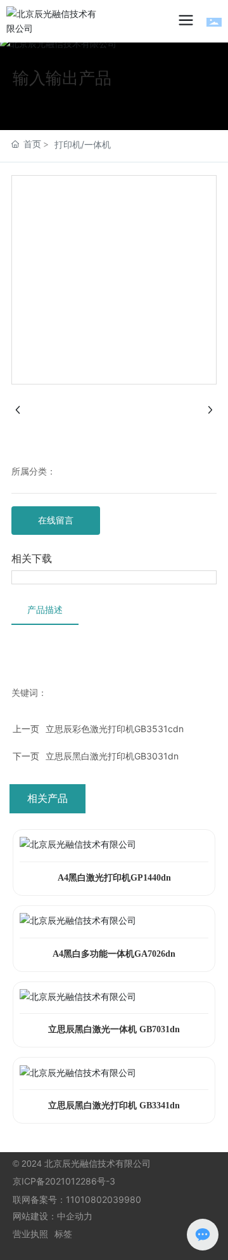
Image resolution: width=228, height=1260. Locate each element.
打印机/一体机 (82, 144)
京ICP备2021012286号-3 (64, 1181)
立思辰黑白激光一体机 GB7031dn (114, 1029)
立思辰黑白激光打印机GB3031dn (112, 756)
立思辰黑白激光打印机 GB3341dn (114, 1105)
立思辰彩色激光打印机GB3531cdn (115, 728)
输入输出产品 (62, 78)
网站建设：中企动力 (52, 1216)
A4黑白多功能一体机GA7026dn (114, 954)
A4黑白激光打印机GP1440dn (114, 878)
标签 (63, 1233)
